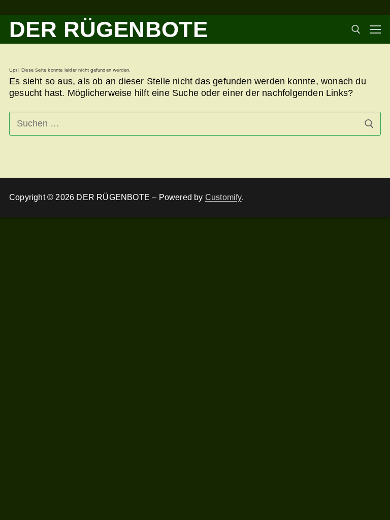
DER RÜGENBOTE (108, 29)
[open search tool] (356, 29)
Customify (223, 197)
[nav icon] (375, 30)
